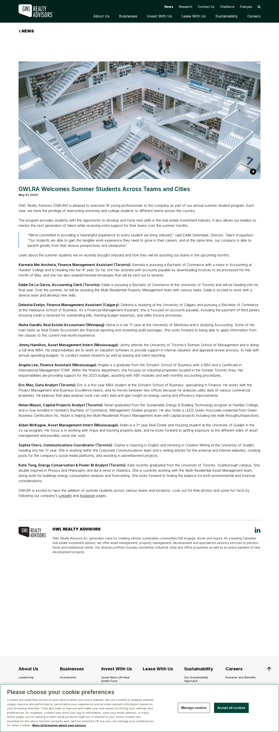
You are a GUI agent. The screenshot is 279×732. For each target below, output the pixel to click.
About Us (101, 16)
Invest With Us (159, 16)
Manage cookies (194, 707)
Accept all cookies (231, 707)
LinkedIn (65, 495)
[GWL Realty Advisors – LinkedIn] (257, 530)
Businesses (128, 16)
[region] (139, 708)
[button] (259, 6)
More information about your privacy (59, 725)
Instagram (87, 495)
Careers (253, 16)
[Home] (39, 10)
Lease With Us (194, 16)
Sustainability (226, 16)
